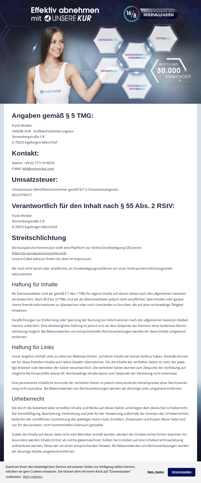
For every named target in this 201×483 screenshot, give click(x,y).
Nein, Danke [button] (155, 472)
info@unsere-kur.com (38, 168)
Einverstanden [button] (181, 472)
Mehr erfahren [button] (32, 476)
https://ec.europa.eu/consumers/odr (39, 253)
